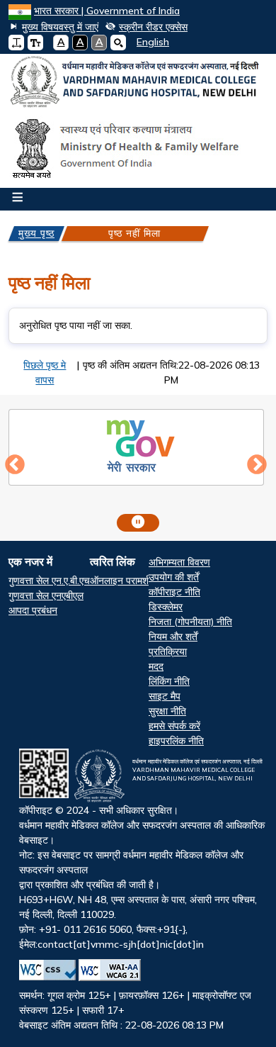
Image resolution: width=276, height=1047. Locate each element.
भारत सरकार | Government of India (107, 10)
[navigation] (147, 42)
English (153, 41)
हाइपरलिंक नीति (176, 740)
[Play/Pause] (138, 523)
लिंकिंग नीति (169, 681)
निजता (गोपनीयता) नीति (190, 621)
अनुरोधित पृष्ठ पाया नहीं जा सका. (75, 325)
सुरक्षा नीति (167, 711)
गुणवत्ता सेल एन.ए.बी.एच (49, 580)
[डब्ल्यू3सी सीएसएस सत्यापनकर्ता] (47, 970)
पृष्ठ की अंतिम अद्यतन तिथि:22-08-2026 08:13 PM (171, 372)
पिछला (15, 465)
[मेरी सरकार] (136, 445)
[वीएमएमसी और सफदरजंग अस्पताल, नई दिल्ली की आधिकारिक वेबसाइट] (138, 82)
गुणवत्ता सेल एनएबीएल (46, 595)
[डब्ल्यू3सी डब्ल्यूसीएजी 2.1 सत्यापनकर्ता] (110, 970)
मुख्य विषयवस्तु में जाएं (60, 27)
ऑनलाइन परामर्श (119, 580)
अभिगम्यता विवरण (179, 562)
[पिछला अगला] (138, 466)
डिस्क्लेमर (166, 606)
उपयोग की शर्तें (174, 577)
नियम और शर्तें (173, 636)
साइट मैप (164, 696)
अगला (257, 465)
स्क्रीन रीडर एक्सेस (153, 27)
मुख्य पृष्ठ (36, 233)
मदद (156, 666)
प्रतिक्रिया (168, 651)
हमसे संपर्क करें (174, 726)
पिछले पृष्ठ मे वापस (44, 372)
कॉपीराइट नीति (174, 592)
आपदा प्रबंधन (32, 610)
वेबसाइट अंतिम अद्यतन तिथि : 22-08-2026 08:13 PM (142, 894)
